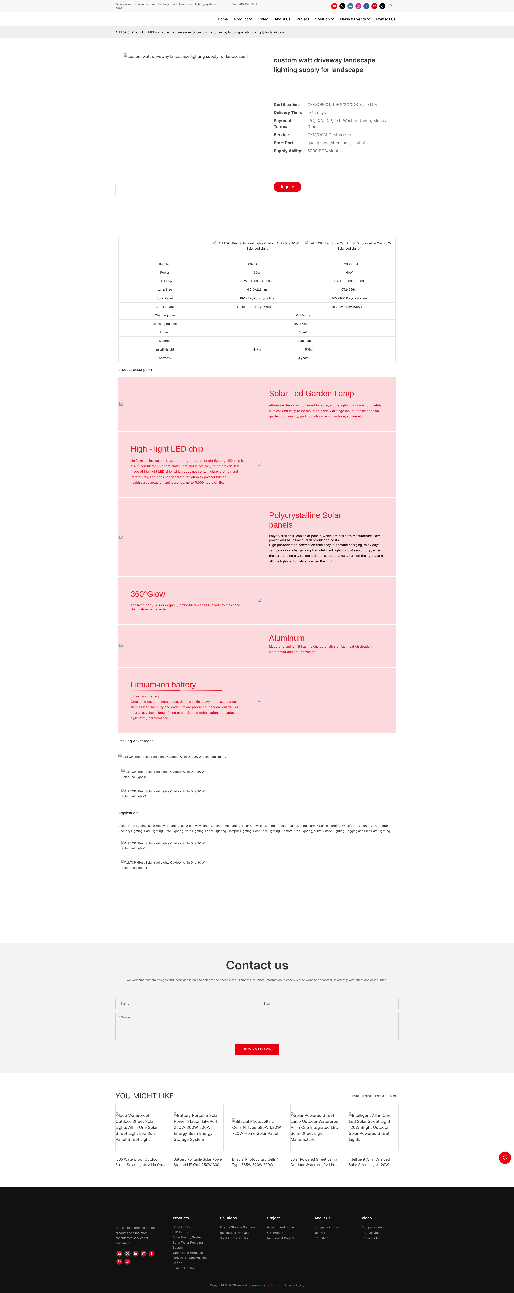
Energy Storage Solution (237, 1227)
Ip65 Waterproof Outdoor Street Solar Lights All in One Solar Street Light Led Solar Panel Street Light (139, 1162)
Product (137, 32)
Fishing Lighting (360, 1095)
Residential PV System (236, 1233)
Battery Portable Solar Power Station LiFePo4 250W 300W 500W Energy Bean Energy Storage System (198, 1162)
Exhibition (321, 1238)
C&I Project (275, 1233)
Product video (371, 1233)
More (393, 1095)
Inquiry (287, 186)
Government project (281, 1227)
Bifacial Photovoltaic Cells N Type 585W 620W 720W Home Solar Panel (255, 1162)
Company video (373, 1227)
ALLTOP (121, 32)
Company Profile (326, 1227)
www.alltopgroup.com (252, 1285)
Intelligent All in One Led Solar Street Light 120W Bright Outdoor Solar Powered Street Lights (369, 1162)
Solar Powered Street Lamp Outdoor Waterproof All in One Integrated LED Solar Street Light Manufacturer (313, 1162)
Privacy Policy (294, 1285)
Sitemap (276, 1285)
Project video (371, 1238)
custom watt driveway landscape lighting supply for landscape (241, 32)
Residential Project (280, 1238)
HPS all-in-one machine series (170, 32)
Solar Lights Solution (235, 1238)
